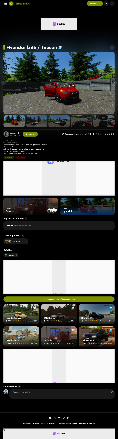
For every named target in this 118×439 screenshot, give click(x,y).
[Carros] (52, 211)
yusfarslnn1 (14, 133)
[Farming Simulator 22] (60, 47)
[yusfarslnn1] (6, 134)
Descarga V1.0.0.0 (60, 299)
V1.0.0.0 (19, 225)
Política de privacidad (68, 423)
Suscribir (31, 134)
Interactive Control (19, 241)
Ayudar (36, 423)
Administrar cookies (87, 423)
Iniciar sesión (95, 3)
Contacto (27, 423)
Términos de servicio (49, 423)
